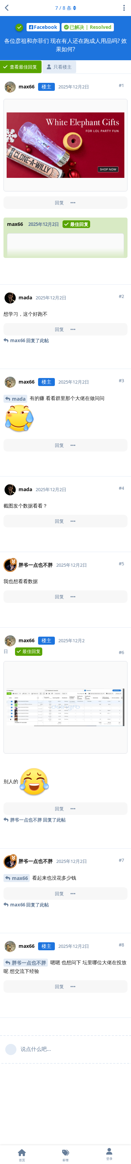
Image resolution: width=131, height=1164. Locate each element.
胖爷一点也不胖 (29, 962)
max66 (20, 878)
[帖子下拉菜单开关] (73, 202)
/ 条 (63, 8)
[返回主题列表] (7, 8)
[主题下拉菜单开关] (124, 8)
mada (19, 398)
